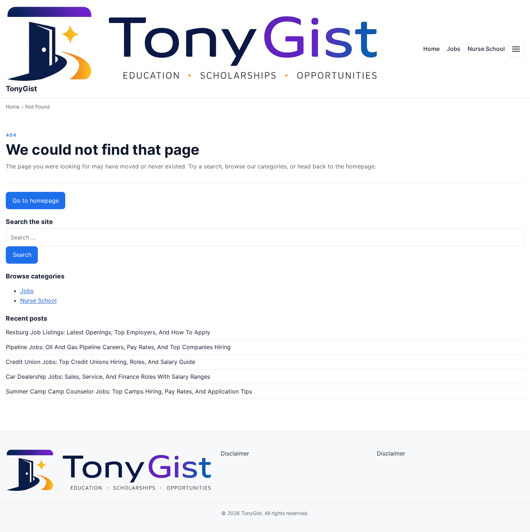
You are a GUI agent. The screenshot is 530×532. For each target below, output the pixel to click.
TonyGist (21, 88)
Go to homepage (36, 200)
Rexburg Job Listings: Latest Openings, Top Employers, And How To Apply (108, 332)
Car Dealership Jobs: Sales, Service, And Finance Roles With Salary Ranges (108, 376)
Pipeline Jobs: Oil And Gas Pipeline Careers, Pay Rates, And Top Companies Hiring (118, 347)
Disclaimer (235, 453)
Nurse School (486, 48)
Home (431, 48)
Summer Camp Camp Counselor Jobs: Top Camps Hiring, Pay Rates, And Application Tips (129, 391)
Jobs (453, 48)
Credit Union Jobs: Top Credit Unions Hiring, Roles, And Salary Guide (100, 361)
